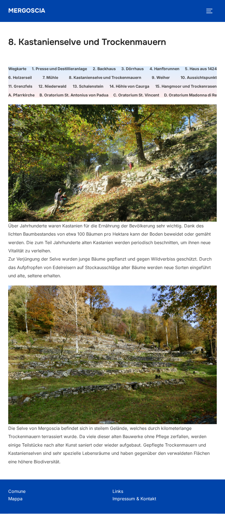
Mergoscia (26, 11)
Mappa (15, 498)
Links (118, 491)
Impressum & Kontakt (134, 498)
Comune (17, 491)
